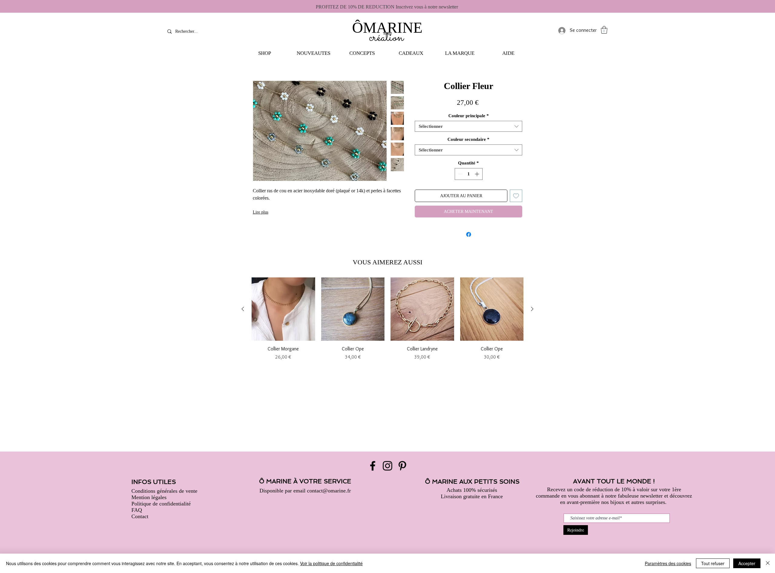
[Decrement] (460, 174)
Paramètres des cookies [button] (668, 563)
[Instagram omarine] (387, 465)
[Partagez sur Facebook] (468, 234)
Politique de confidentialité (161, 504)
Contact (139, 516)
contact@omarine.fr (329, 491)
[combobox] (468, 126)
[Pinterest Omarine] (402, 465)
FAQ (136, 510)
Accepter (746, 563)
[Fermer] (767, 563)
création (386, 37)
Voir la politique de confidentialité (331, 563)
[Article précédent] (242, 309)
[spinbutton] (468, 174)
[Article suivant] (532, 309)
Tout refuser (712, 563)
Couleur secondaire (468, 139)
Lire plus (260, 212)
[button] (264, 53)
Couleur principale (468, 115)
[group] (387, 319)
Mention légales (149, 497)
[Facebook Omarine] (372, 465)
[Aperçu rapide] (283, 309)
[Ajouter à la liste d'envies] (516, 196)
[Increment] (477, 174)
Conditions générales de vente (164, 491)
